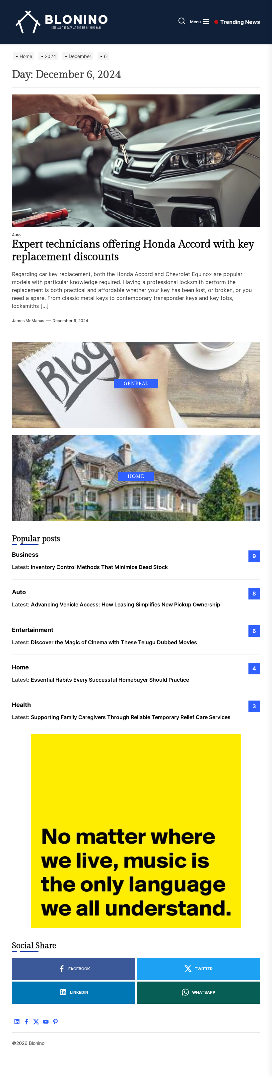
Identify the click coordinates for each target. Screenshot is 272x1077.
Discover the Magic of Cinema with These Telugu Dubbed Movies (114, 642)
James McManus (28, 320)
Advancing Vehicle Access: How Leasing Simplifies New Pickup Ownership (125, 604)
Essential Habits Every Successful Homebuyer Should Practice (110, 679)
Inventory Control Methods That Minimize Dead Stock (99, 567)
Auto (16, 234)
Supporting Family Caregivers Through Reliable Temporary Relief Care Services (131, 717)
